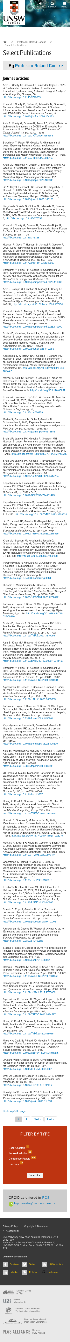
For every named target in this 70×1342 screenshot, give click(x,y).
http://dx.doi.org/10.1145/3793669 (22, 97)
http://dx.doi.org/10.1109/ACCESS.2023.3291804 (30, 680)
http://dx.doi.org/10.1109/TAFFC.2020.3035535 (29, 699)
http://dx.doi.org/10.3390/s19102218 (23, 940)
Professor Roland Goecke (31, 41)
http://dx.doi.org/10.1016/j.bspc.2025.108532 (28, 180)
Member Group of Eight (24, 1291)
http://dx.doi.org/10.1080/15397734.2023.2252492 (31, 597)
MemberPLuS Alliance (38, 1331)
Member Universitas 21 (19, 1300)
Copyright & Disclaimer (36, 1226)
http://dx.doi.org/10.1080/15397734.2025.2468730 (39, 454)
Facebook (14, 1264)
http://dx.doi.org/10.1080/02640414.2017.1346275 (31, 1052)
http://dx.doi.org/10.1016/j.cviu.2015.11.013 (27, 1101)
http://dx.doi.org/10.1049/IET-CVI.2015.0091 (27, 1069)
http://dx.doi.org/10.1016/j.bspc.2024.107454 (38, 304)
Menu (64, 6)
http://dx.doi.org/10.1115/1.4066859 (23, 412)
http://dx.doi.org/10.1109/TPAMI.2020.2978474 (29, 854)
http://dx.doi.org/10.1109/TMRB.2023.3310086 (29, 635)
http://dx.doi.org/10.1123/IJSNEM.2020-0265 (28, 902)
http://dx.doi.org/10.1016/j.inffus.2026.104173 (28, 116)
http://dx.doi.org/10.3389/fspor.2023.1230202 (28, 766)
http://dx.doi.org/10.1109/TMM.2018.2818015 (28, 1033)
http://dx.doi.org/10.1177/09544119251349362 (28, 262)
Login (40, 6)
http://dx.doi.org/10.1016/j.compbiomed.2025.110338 (32, 282)
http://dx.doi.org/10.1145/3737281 (22, 237)
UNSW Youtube (56, 1264)
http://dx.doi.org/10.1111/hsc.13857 (23, 794)
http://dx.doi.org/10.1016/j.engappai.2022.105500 (30, 743)
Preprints (15, 1164)
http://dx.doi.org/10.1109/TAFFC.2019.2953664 (29, 813)
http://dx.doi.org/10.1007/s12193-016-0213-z (27, 1085)
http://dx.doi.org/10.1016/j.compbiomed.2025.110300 (32, 326)
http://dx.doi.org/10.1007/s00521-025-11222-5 (28, 348)
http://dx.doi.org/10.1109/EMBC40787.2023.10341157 (33, 660)
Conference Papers (22, 1158)
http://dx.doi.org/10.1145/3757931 (25, 218)
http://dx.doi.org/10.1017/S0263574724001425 (29, 495)
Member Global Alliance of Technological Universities (28, 1309)
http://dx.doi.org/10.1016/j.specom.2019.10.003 (29, 921)
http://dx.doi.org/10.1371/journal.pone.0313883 (29, 431)
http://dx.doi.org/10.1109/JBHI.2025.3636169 (28, 158)
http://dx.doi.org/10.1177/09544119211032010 (37, 835)
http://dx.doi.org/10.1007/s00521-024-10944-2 (34, 369)
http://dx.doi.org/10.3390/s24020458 (37, 556)
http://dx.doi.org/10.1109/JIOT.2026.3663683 (28, 135)
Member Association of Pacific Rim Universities (35, 1320)
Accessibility (12, 1230)
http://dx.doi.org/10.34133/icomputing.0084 (27, 578)
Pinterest (33, 1272)
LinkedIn (14, 1272)
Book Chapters (18, 1148)
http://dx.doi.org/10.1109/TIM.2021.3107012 (27, 880)
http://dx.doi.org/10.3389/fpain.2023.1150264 (28, 718)
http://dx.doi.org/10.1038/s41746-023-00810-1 (33, 614)
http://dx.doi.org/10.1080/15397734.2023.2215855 (31, 533)
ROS (46, 1197)
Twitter (32, 1264)
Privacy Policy (10, 1226)
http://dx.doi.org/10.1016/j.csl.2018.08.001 (26, 960)
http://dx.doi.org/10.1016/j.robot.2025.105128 (28, 199)
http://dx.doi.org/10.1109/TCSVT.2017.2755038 (29, 992)
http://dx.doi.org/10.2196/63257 (47, 390)
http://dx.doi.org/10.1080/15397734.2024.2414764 (31, 476)
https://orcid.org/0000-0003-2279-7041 (35, 1203)
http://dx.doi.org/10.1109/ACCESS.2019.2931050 (30, 976)
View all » (35, 1175)
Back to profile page (14, 1111)
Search (52, 6)
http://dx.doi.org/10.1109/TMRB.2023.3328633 (41, 514)
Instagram (53, 1272)
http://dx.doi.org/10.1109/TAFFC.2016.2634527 (29, 1014)
